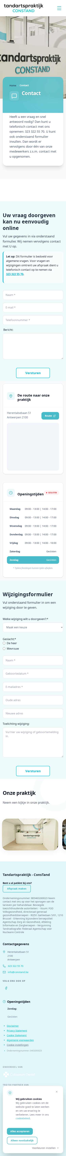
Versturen (33, 373)
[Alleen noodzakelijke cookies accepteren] (56, 1091)
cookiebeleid (23, 1118)
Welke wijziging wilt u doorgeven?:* (25, 619)
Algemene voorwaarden (20, 1040)
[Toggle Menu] (59, 8)
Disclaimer (13, 1025)
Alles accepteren (19, 1131)
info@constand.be (18, 972)
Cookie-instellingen (18, 1044)
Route (48, 415)
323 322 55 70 (14, 274)
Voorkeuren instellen (44, 1148)
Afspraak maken (16, 888)
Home (12, 85)
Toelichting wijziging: (16, 724)
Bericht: (8, 330)
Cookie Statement (17, 1035)
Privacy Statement (17, 1030)
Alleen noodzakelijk (22, 1140)
